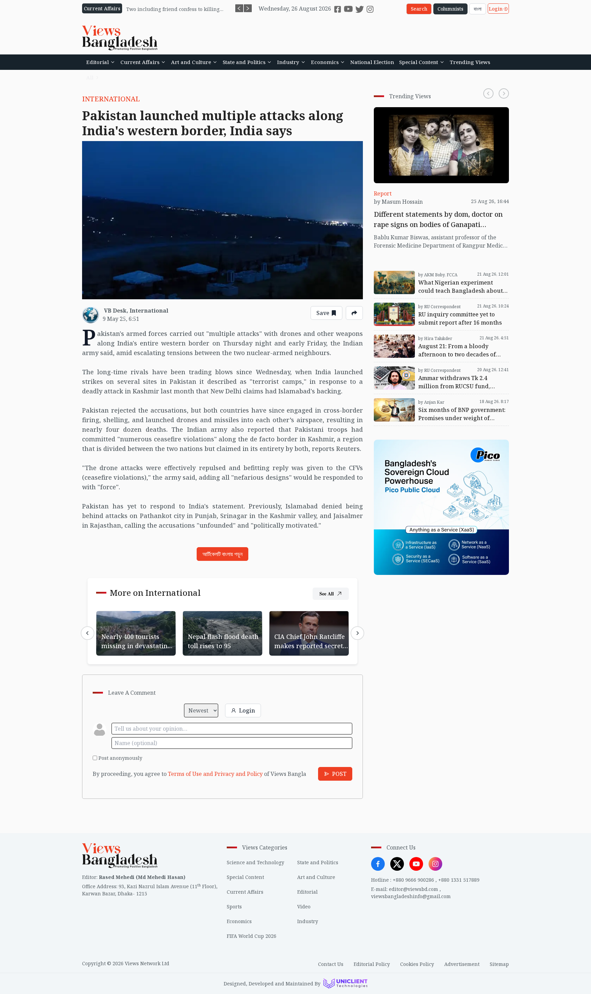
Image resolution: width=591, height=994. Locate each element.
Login (495, 8)
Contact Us (330, 964)
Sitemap (499, 964)
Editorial (97, 62)
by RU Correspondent (439, 307)
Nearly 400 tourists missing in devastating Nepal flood (135, 619)
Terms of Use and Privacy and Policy (215, 774)
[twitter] (359, 9)
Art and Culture (191, 62)
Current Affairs (139, 62)
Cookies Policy (417, 964)
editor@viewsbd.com (413, 889)
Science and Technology (255, 862)
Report (383, 193)
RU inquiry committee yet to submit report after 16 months (441, 307)
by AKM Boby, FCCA (437, 275)
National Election (372, 62)
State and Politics (244, 62)
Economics (325, 62)
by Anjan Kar (431, 402)
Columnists (450, 8)
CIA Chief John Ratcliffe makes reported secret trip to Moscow (308, 623)
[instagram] (370, 9)
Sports (234, 906)
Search (419, 8)
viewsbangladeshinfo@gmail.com (411, 896)
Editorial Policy (372, 964)
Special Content (418, 62)
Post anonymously (120, 758)
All (89, 77)
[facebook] (337, 9)
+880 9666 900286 (413, 880)
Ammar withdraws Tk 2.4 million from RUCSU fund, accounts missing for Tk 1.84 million (434, 370)
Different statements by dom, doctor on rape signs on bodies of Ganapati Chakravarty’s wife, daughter (441, 115)
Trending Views (470, 62)
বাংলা (478, 8)
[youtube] (348, 9)
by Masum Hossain (398, 201)
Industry (288, 62)
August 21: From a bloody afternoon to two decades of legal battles (441, 339)
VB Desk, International (136, 310)
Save (322, 313)
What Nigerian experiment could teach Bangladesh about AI (425, 275)
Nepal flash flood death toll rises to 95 (218, 619)
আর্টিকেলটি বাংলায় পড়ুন (222, 554)
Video (304, 906)
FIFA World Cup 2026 (251, 936)
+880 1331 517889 (459, 880)
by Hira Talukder (435, 338)
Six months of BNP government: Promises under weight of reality (437, 402)
